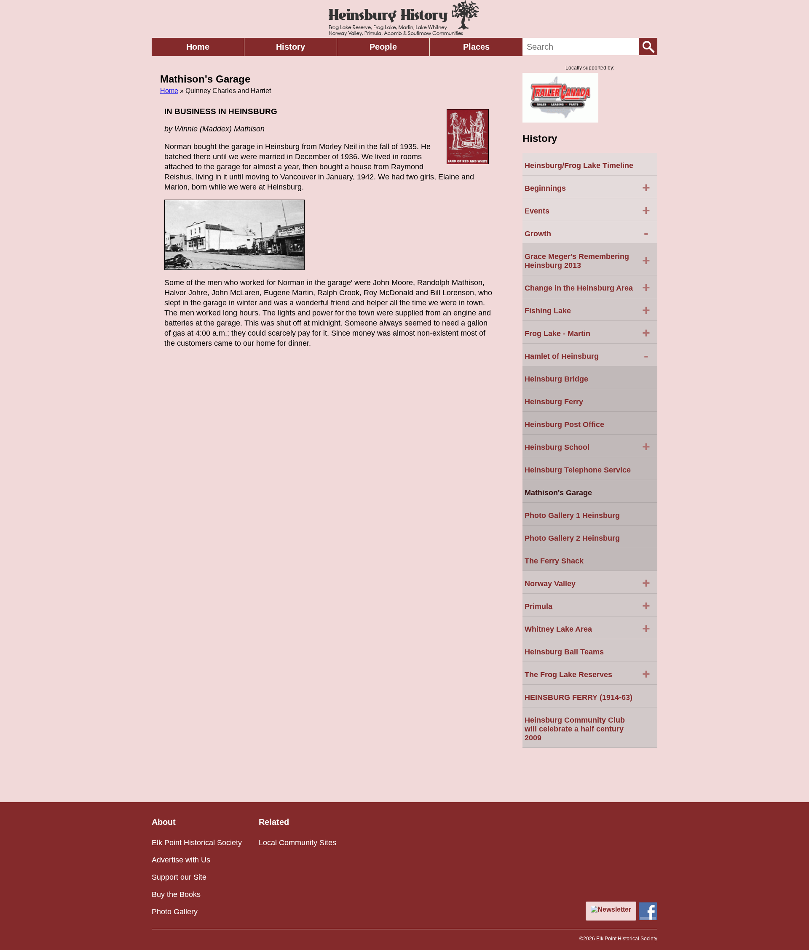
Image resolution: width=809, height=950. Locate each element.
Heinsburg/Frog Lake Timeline (579, 165)
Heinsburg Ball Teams (564, 652)
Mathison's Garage (558, 492)
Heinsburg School (587, 446)
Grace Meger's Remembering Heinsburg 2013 (587, 261)
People (383, 46)
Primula (587, 605)
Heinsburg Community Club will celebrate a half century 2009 (575, 729)
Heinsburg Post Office (564, 424)
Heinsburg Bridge (556, 379)
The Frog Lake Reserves (587, 673)
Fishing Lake (587, 310)
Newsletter (614, 909)
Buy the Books (176, 894)
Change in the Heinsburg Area (587, 287)
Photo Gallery (175, 911)
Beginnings (587, 187)
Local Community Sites (297, 842)
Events (587, 210)
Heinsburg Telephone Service (578, 470)
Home (197, 46)
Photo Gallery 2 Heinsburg (572, 538)
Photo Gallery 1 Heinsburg (572, 515)
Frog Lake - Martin (587, 332)
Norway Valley (587, 582)
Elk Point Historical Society (197, 842)
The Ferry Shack (554, 561)
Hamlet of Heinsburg (586, 355)
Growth (586, 232)
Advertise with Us (181, 860)
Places (476, 46)
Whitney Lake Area (587, 628)
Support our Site (179, 877)
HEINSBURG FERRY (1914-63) (578, 697)
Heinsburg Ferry (554, 402)
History (290, 46)
